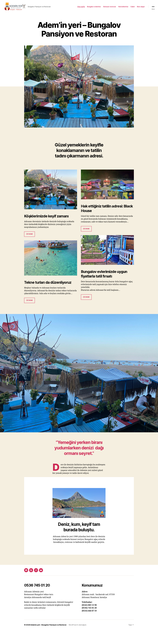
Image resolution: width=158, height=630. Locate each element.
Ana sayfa (81, 7)
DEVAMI (29, 300)
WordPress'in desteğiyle (77, 625)
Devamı (29, 234)
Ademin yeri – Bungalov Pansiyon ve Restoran (48, 625)
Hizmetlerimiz (123, 7)
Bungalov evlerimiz (94, 7)
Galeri (132, 7)
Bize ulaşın (141, 7)
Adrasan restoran (109, 7)
